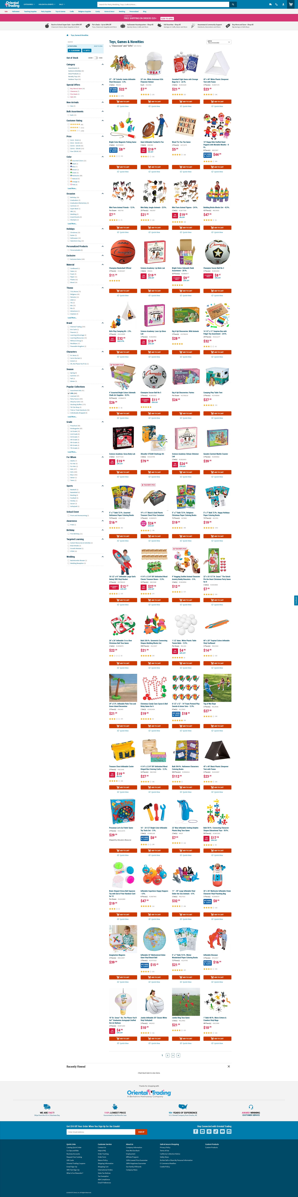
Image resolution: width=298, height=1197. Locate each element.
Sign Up (141, 1132)
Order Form (102, 1157)
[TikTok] (215, 1131)
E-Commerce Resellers (168, 1163)
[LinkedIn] (202, 1131)
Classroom (75, 50)
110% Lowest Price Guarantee (136, 1160)
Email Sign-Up (72, 1167)
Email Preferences (104, 1182)
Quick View (124, 106)
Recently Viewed (76, 1066)
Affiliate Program (132, 1157)
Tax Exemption (103, 1176)
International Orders (105, 1170)
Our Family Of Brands (133, 1167)
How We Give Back (132, 1150)
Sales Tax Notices (104, 1173)
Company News (131, 1170)
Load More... (72, 188)
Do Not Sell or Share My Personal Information (176, 1160)
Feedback (296, 600)
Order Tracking (103, 1154)
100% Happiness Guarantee (136, 1163)
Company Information (134, 1147)
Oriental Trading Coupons (76, 1163)
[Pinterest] (209, 1131)
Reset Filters (98, 46)
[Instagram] (229, 1131)
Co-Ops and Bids (73, 1150)
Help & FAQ (102, 1150)
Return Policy (103, 1160)
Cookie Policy (165, 1167)
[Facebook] (195, 1131)
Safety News (164, 1157)
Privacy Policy (165, 1147)
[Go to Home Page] (67, 35)
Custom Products (211, 1147)
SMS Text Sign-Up (73, 1170)
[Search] (233, 4)
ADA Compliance (104, 1179)
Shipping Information (105, 1163)
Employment (130, 1154)
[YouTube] (222, 1131)
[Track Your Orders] (271, 4)
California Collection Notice (170, 1154)
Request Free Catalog (74, 1157)
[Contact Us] (277, 4)
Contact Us (102, 1147)
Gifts (88, 50)
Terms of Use (164, 1150)
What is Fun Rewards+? (75, 1173)
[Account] (283, 4)
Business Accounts (73, 1154)
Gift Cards (70, 1160)
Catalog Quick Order (74, 1147)
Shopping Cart (103, 1167)
